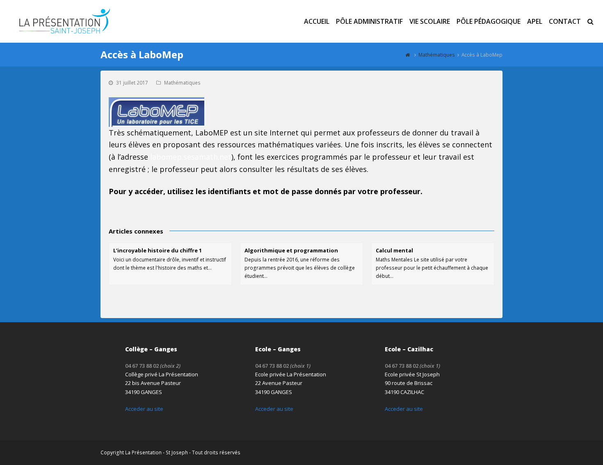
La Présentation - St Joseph (156, 452)
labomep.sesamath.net (190, 157)
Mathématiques (182, 82)
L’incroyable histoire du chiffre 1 (157, 250)
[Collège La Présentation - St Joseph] (63, 20)
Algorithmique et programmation (291, 250)
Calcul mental (394, 250)
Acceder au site (144, 408)
